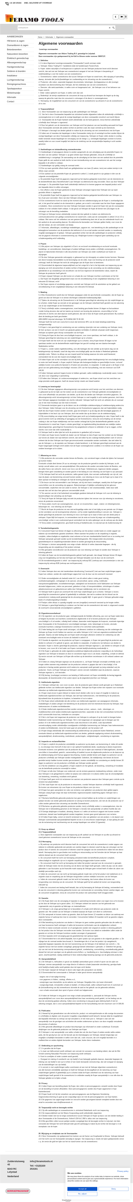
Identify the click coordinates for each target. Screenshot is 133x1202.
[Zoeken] (113, 27)
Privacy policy (122, 1171)
